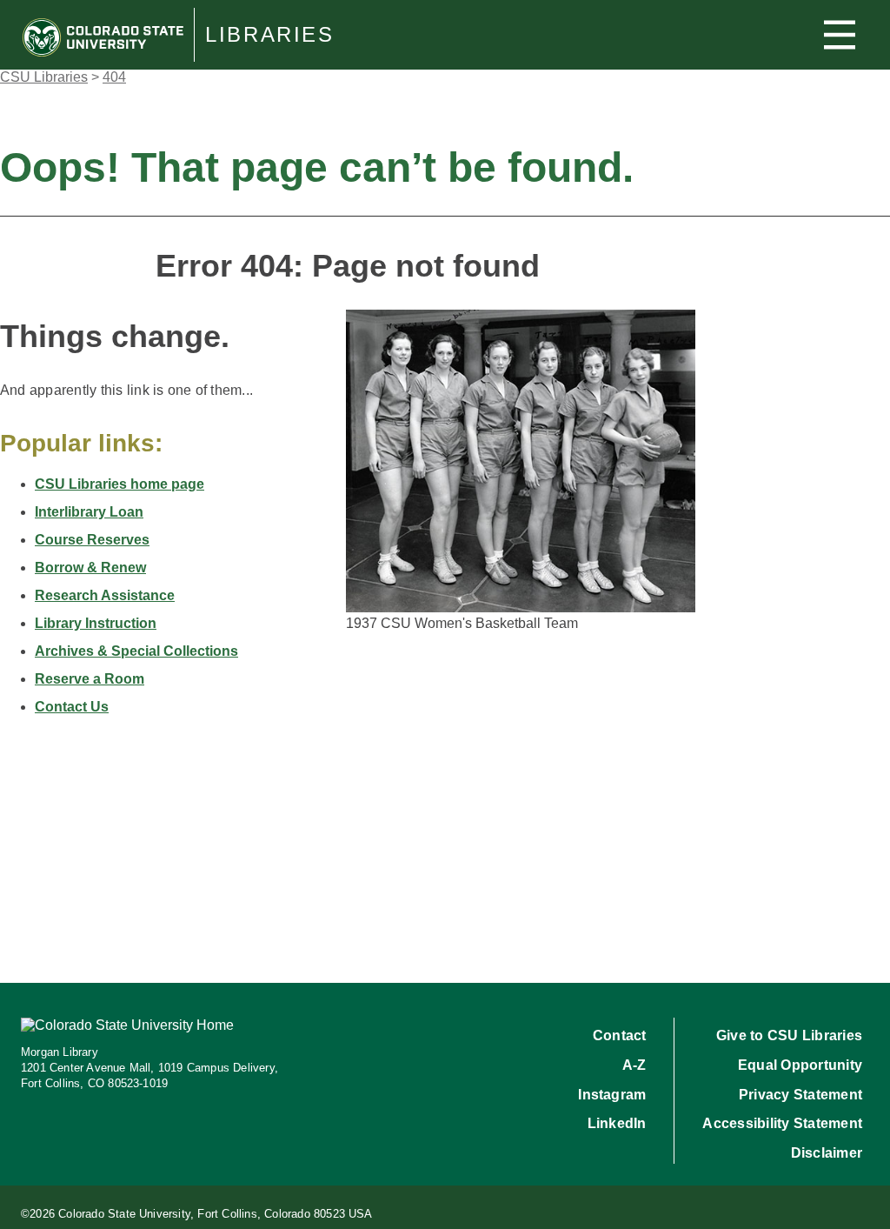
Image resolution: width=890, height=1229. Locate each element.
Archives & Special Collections (136, 651)
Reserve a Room (89, 678)
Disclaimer (826, 1153)
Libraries (270, 34)
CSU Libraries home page (119, 484)
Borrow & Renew (90, 567)
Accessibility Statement (782, 1123)
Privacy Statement (800, 1094)
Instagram (612, 1094)
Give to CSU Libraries (789, 1035)
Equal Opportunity (800, 1065)
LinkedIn (617, 1123)
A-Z (634, 1065)
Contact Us (72, 706)
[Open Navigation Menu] (839, 35)
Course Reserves (92, 539)
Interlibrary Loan (89, 511)
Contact (620, 1035)
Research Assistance (105, 595)
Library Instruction (95, 623)
